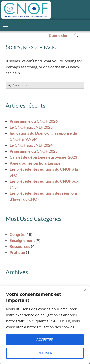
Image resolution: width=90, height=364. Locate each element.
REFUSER (45, 353)
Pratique (17, 252)
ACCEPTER (45, 339)
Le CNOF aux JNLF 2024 (31, 145)
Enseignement (22, 240)
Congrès (17, 234)
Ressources (20, 246)
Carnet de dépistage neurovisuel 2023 (43, 157)
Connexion (58, 35)
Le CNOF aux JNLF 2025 (31, 127)
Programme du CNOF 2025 (34, 151)
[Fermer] (85, 290)
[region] (45, 325)
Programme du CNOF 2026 (34, 121)
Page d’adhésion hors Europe (35, 163)
